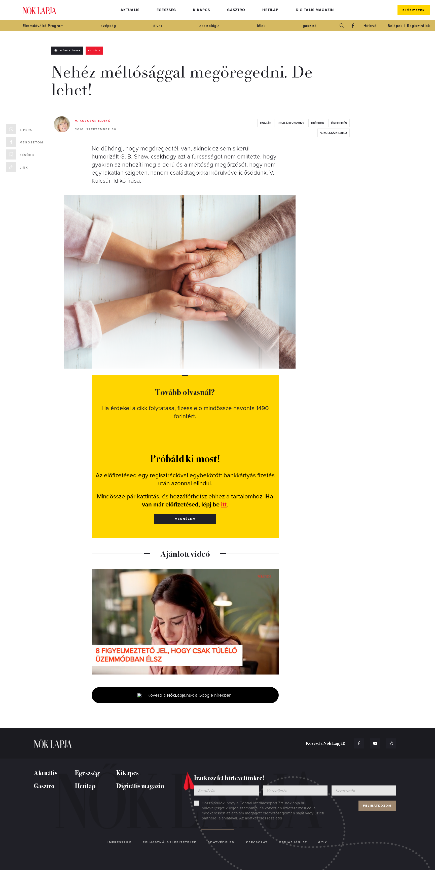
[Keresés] (341, 25)
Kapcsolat (257, 842)
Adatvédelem (221, 842)
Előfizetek (414, 10)
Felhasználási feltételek (169, 842)
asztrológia (209, 26)
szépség (108, 26)
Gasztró (236, 10)
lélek (261, 26)
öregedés (339, 123)
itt (224, 504)
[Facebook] (352, 25)
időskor (317, 123)
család (266, 123)
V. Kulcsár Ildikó (93, 121)
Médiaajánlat (293, 842)
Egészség (166, 10)
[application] (185, 622)
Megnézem (185, 519)
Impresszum (119, 842)
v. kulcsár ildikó (333, 133)
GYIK (322, 842)
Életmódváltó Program (43, 26)
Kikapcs (201, 10)
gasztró (310, 26)
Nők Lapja (39, 10)
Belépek (395, 26)
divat (157, 26)
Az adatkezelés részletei (260, 818)
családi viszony (291, 123)
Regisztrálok (418, 26)
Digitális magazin (315, 10)
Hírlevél (371, 26)
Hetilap (270, 10)
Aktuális (130, 10)
